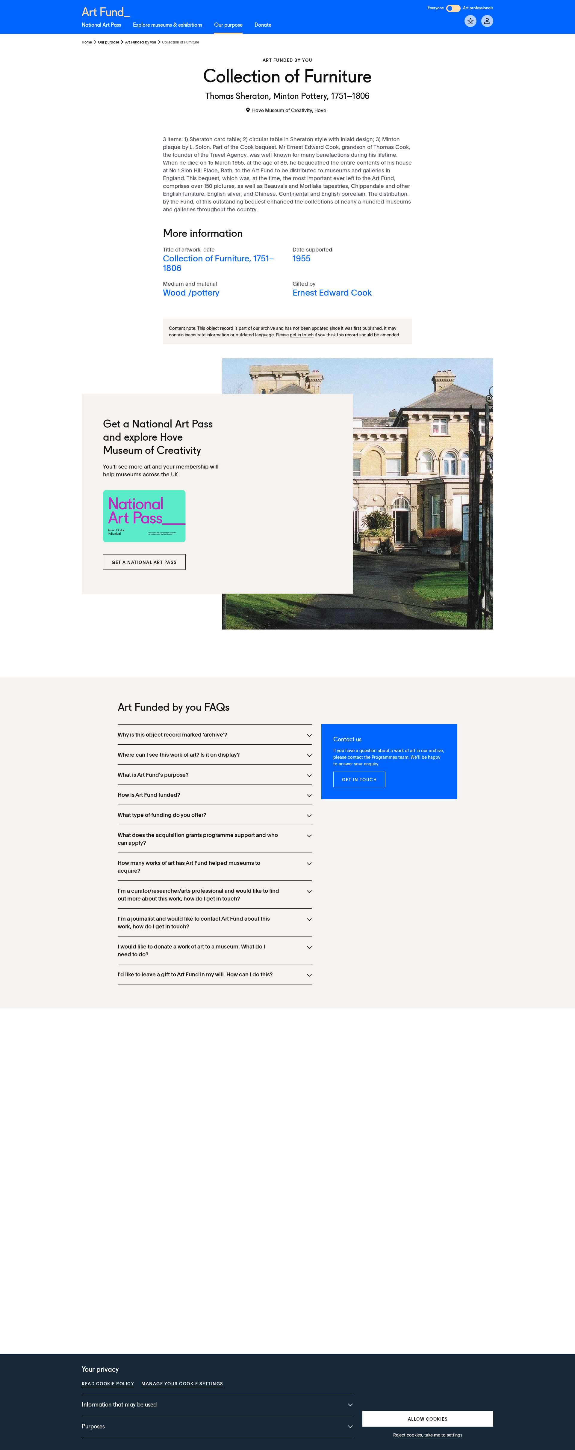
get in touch (302, 335)
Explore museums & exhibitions (167, 25)
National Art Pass (101, 25)
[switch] (453, 8)
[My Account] (487, 21)
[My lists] (470, 21)
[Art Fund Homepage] (106, 11)
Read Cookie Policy (108, 1383)
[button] (144, 562)
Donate (263, 25)
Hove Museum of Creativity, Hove (289, 110)
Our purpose (228, 25)
